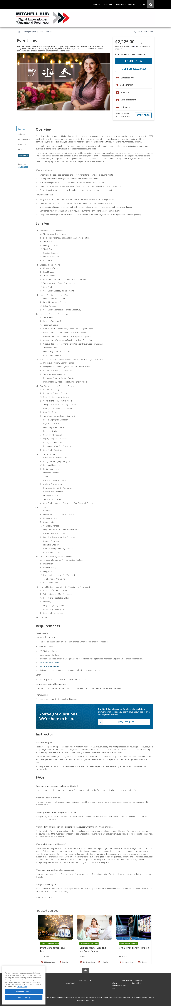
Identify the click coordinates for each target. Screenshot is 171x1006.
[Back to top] (85, 980)
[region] (23, 985)
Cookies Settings (24, 998)
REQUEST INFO (143, 115)
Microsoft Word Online (49, 662)
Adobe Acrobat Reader (49, 666)
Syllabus (21, 134)
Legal (41, 32)
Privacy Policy (89, 1000)
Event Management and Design (52, 949)
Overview (21, 129)
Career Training (70, 983)
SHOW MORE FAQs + (45, 897)
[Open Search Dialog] (150, 4)
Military (114, 983)
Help (113, 988)
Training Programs (30, 32)
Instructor (22, 144)
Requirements (24, 139)
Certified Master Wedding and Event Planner (92, 949)
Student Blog (136, 983)
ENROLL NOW (133, 61)
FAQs (20, 149)
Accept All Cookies (23, 992)
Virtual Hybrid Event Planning (134, 947)
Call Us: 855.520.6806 (143, 31)
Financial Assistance (119, 985)
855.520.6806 (23, 167)
